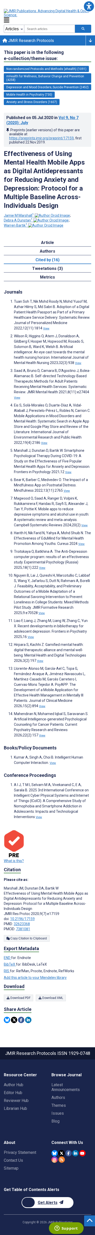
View (46, 328)
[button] (88, 6)
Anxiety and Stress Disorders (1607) (31, 102)
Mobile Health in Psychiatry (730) (29, 94)
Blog (55, 1121)
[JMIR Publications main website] (47, 13)
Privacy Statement (20, 1152)
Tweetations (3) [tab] (47, 268)
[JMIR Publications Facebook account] (68, 1153)
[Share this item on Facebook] (21, 1020)
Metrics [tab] (47, 277)
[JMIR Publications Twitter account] (61, 1153)
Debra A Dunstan (18, 220)
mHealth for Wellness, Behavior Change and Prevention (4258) (45, 78)
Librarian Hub (15, 1108)
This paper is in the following (34, 55)
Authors (58, 1097)
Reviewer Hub (16, 1100)
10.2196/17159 (22, 919)
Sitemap (11, 1168)
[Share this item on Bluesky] (7, 1020)
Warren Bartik (15, 225)
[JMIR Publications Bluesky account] (54, 1153)
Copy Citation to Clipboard (28, 938)
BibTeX (10, 964)
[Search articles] (83, 29)
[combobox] (49, 29)
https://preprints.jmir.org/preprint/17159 (41, 138)
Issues (57, 1113)
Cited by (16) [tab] (47, 259)
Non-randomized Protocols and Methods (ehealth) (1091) (46, 69)
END (7, 958)
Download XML (52, 998)
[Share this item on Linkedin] (28, 1020)
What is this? (14, 861)
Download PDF (20, 998)
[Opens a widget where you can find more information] (66, 1228)
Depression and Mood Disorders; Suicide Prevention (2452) (47, 87)
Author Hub (13, 1084)
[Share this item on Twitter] (14, 1020)
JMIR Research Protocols (30, 40)
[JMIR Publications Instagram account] (54, 1159)
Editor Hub (13, 1092)
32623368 (22, 924)
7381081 (23, 929)
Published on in (42, 120)
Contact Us (13, 1160)
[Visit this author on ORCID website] (52, 215)
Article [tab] (47, 242)
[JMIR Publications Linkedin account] (75, 1153)
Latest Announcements (65, 1087)
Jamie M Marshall (19, 215)
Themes (58, 1105)
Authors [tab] (47, 251)
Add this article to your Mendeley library (35, 978)
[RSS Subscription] (62, 1159)
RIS (7, 971)
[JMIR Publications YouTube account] (82, 1153)
